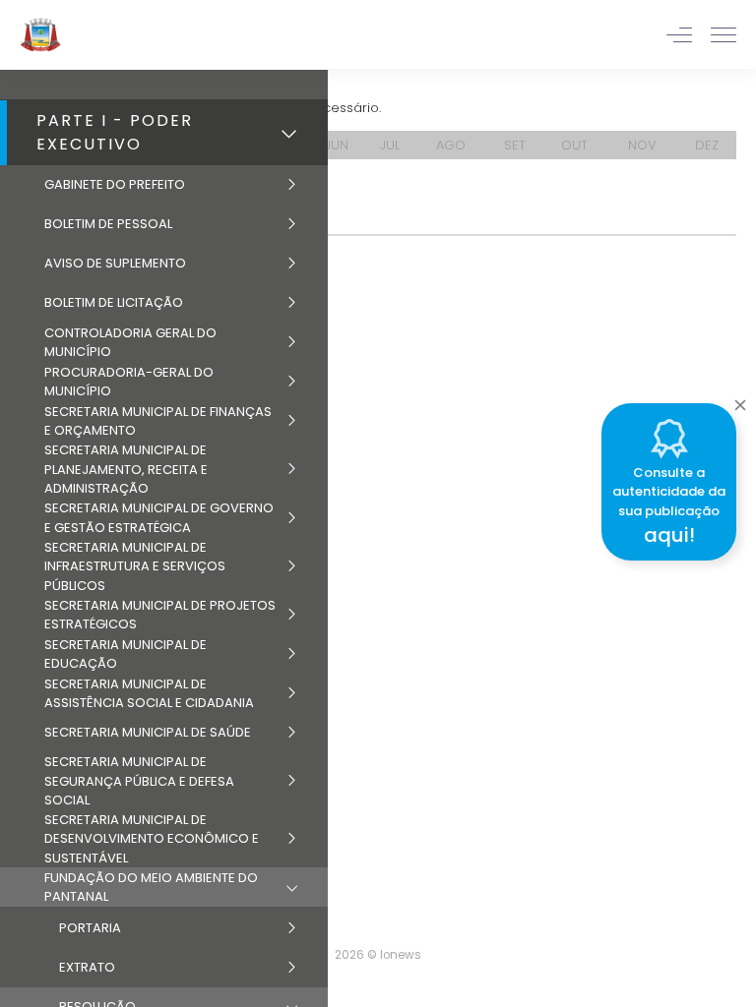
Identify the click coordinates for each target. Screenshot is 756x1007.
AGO (451, 145)
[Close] (740, 400)
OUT (574, 145)
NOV (642, 145)
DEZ (707, 145)
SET (515, 145)
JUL (390, 145)
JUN (336, 145)
